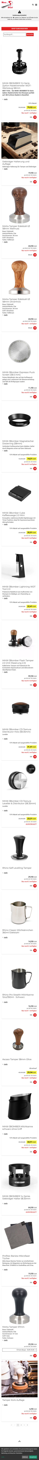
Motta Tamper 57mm (13, 1327)
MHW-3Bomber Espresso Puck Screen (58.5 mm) (18, 373)
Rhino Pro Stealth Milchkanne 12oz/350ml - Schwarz (18, 995)
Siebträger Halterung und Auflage (15, 162)
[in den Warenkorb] (35, 117)
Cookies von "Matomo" (20, 17)
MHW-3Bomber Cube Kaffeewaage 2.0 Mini (13, 514)
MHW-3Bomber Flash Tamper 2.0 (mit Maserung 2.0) (18, 661)
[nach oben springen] (19, 1441)
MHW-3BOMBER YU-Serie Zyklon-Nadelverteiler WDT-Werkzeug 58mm (16, 85)
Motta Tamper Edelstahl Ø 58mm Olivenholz (16, 300)
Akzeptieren (33, 1457)
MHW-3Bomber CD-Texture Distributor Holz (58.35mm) (16, 730)
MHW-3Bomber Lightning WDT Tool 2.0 (18, 587)
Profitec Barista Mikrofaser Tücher (16, 1257)
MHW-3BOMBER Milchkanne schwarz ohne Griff (17, 1127)
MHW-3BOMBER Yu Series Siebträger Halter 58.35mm (16, 1197)
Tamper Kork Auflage (13, 1400)
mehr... (3, 1457)
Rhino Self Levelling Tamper (17, 868)
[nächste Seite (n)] (24, 1425)
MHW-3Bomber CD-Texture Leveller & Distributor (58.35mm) (19, 802)
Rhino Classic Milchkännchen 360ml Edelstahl (17, 931)
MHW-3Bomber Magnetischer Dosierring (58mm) (18, 442)
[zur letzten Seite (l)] (27, 1425)
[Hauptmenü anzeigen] (36, 4)
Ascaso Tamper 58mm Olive (16, 1059)
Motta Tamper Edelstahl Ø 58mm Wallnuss (16, 227)
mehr (6, 99)
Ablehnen (25, 1457)
